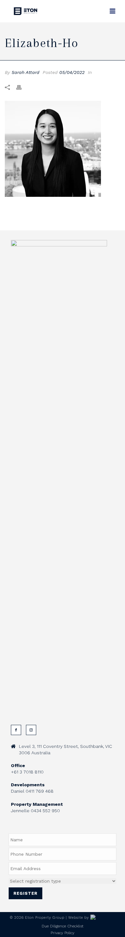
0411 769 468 (40, 791)
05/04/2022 (72, 72)
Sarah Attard (25, 72)
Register (25, 893)
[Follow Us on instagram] (31, 730)
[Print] (22, 87)
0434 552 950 (45, 810)
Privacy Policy (62, 933)
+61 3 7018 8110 (27, 771)
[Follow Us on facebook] (16, 730)
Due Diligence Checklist (62, 926)
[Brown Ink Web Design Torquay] (102, 918)
